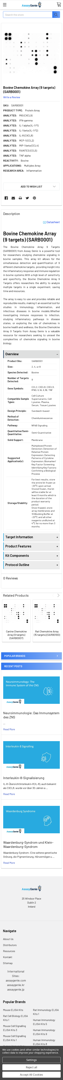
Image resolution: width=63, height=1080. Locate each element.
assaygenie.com (16, 980)
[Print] (20, 198)
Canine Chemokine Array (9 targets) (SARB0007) (16, 635)
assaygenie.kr (16, 985)
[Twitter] (27, 198)
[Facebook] (6, 198)
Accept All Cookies (31, 1074)
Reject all (31, 1067)
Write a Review (11, 97)
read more (9, 729)
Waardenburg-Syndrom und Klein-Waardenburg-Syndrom (28, 844)
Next (58, 595)
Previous (54, 595)
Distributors (10, 945)
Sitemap (8, 963)
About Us (8, 939)
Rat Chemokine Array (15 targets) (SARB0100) (47, 633)
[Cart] (59, 4)
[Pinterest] (34, 198)
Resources (9, 951)
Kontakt (7, 957)
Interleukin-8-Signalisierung (23, 778)
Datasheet (53, 222)
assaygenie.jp (15, 989)
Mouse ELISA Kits (13, 1009)
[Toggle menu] (4, 4)
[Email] (13, 198)
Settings (31, 1060)
